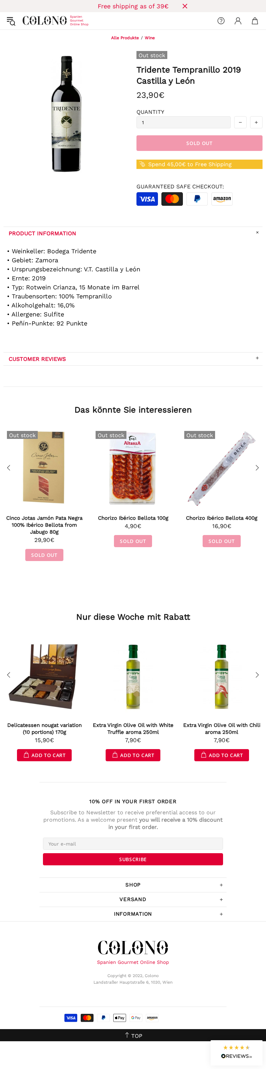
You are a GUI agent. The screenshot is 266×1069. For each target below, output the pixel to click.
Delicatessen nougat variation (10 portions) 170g (44, 728)
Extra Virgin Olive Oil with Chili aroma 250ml (221, 728)
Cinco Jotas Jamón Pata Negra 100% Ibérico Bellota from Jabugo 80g (44, 525)
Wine (150, 37)
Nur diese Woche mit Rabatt (133, 617)
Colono (28, 21)
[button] (237, 1053)
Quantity (150, 112)
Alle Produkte (125, 37)
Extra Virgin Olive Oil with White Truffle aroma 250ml (133, 728)
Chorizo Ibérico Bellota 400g (221, 518)
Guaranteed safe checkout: (180, 186)
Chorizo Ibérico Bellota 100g (133, 518)
